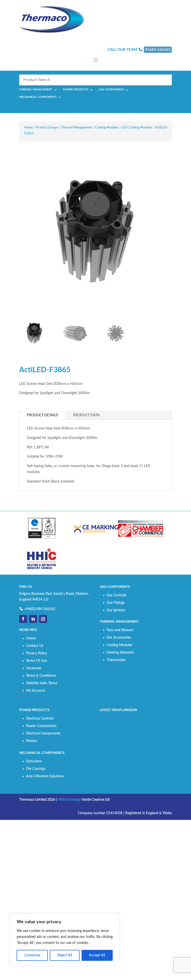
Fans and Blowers (120, 630)
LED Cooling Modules (137, 127)
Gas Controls (116, 595)
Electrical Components (43, 733)
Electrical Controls (40, 718)
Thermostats (116, 660)
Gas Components (111, 89)
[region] (64, 940)
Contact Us (34, 646)
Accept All (97, 955)
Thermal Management (35, 89)
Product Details (42, 415)
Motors (31, 741)
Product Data (86, 415)
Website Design (69, 799)
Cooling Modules (107, 127)
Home (28, 127)
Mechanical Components (38, 97)
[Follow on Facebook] (23, 619)
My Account (35, 690)
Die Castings (35, 769)
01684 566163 (158, 50)
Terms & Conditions (41, 675)
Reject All (64, 955)
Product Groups (47, 127)
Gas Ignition (116, 610)
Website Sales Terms (41, 683)
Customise (32, 955)
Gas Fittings (116, 603)
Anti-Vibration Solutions (45, 776)
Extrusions (34, 761)
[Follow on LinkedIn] (33, 619)
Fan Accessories (119, 637)
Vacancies (33, 668)
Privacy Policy (36, 653)
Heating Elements (120, 652)
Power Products (75, 89)
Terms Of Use (36, 661)
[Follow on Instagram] (43, 619)
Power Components (41, 726)
